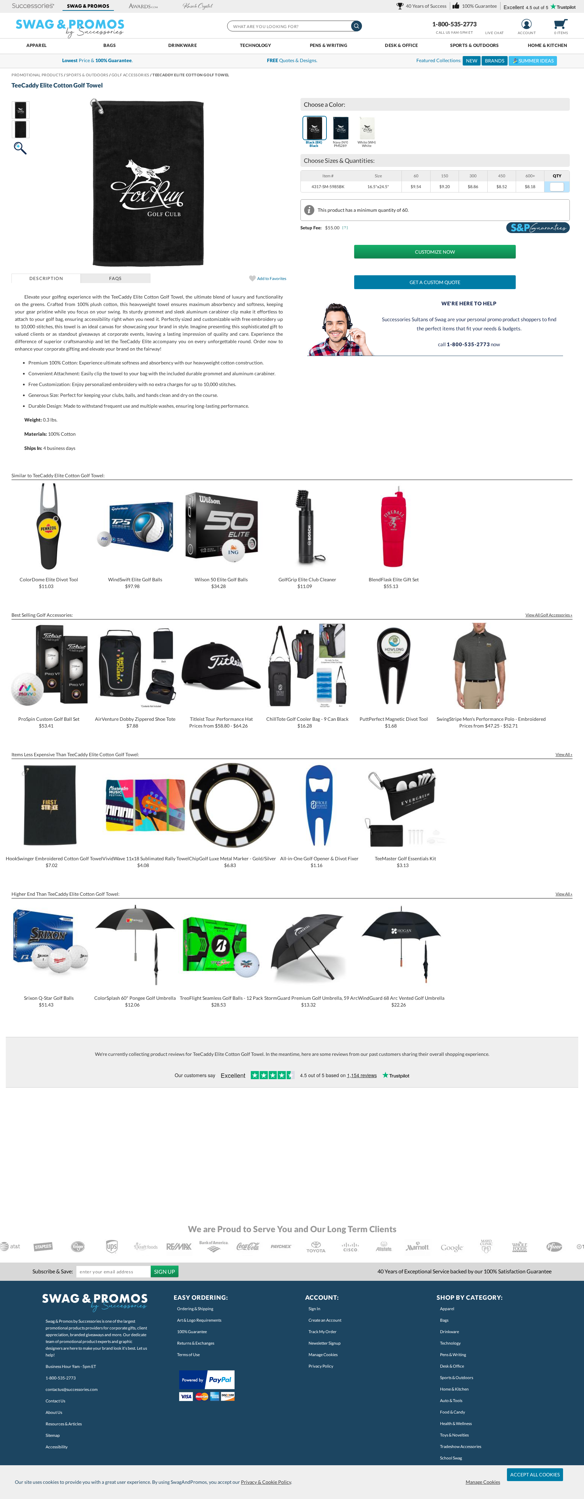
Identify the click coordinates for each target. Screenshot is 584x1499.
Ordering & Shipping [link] (195, 1308)
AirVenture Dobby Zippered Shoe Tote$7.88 (135, 722)
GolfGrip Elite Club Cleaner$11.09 (307, 583)
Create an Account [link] (325, 1320)
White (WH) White (367, 144)
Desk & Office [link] (452, 1366)
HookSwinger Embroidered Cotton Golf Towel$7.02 (54, 862)
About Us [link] (54, 1412)
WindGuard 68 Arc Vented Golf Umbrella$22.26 (401, 1001)
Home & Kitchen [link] (454, 1389)
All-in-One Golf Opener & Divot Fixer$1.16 (319, 862)
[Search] (356, 26)
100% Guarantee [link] (192, 1331)
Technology (255, 45)
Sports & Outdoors (474, 45)
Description (46, 278)
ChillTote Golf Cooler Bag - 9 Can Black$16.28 (307, 722)
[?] (345, 227)
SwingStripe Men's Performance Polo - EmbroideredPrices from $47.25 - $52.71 (491, 722)
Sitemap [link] (53, 1435)
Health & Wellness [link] (456, 1423)
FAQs (115, 278)
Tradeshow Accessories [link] (460, 1446)
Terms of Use (188, 1354)
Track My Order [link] (323, 1331)
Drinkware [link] (449, 1331)
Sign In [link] (314, 1308)
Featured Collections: (485, 60)
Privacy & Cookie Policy (266, 1482)
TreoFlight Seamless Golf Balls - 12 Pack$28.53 (221, 1001)
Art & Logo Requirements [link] (199, 1320)
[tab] (46, 278)
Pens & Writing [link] (453, 1354)
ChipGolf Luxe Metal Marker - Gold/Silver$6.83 (232, 862)
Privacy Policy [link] (321, 1366)
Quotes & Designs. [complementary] (292, 60)
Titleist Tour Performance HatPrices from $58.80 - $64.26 (221, 722)
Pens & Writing (328, 45)
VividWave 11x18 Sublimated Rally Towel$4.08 (145, 862)
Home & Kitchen (547, 45)
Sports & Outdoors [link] (456, 1377)
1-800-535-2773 (454, 24)
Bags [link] (444, 1320)
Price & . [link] (97, 60)
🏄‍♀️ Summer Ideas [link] (533, 60)
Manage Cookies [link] (323, 1354)
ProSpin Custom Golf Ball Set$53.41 (48, 722)
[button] (33, 6)
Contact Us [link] (55, 1400)
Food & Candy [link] (452, 1412)
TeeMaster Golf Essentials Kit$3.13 (405, 862)
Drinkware (182, 45)
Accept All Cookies (535, 1474)
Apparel (36, 45)
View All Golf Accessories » (549, 614)
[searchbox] (294, 26)
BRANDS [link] (494, 60)
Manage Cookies (483, 1482)
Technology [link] (450, 1343)
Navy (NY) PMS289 (340, 144)
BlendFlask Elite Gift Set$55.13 (394, 583)
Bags (109, 45)
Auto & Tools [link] (451, 1400)
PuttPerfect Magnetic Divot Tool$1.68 (394, 722)
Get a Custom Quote (435, 282)
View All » (564, 754)
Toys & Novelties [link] (454, 1435)
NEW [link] (471, 60)
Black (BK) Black (314, 144)
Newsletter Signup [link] (325, 1343)
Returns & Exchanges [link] (195, 1343)
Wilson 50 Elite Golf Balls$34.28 (221, 583)
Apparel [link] (447, 1308)
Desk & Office (401, 45)
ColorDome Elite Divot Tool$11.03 (49, 583)
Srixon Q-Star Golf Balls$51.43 (49, 1001)
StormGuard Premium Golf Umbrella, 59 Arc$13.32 (311, 1001)
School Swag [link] (451, 1457)
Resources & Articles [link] (64, 1423)
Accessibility (57, 1446)
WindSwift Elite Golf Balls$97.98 (135, 583)
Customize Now (435, 252)
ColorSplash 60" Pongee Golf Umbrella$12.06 (135, 1001)
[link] (422, 6)
